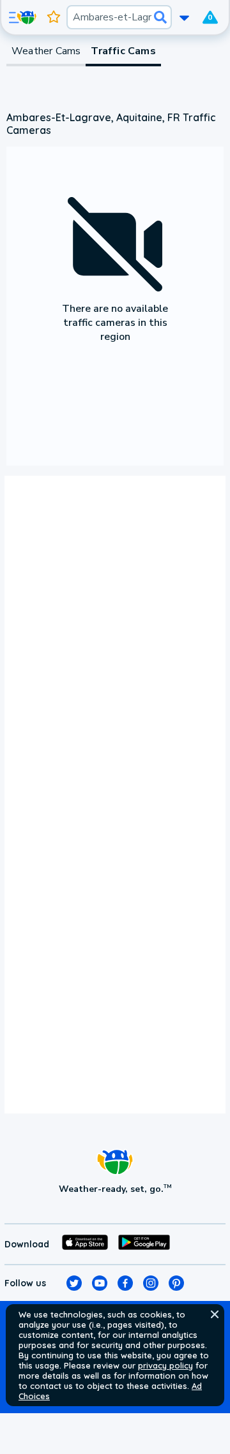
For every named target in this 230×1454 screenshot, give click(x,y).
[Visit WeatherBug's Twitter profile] (74, 1283)
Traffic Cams (123, 51)
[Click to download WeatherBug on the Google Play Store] (144, 1244)
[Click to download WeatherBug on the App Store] (85, 1244)
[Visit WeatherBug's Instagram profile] (150, 1283)
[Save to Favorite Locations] (53, 17)
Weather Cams (46, 51)
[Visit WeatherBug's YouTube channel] (99, 1283)
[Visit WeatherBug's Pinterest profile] (176, 1283)
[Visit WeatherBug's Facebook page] (125, 1283)
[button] (214, 1314)
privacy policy (165, 1365)
